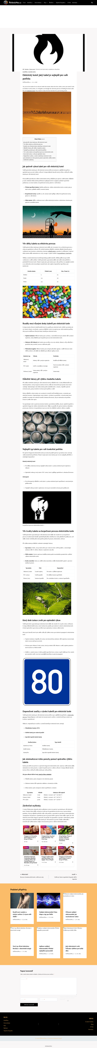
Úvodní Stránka (89, 1021)
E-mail (42, 999)
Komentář (24, 979)
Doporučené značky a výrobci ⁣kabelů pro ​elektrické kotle (37, 156)
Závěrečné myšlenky (28, 159)
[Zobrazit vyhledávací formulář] (92, 2)
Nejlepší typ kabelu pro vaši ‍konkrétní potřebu (34, 150)
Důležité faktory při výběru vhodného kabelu (34, 148)
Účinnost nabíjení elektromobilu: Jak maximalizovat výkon (72, 914)
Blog (92, 1024)
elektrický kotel (31, 90)
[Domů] (23, 69)
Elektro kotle (32, 72)
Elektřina (25, 72)
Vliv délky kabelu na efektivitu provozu (33, 144)
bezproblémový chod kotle (64, 253)
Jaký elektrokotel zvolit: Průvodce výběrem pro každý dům (74, 948)
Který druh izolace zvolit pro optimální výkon (34, 154)
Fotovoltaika (7, 1023)
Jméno (23, 999)
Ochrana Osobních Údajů (55, 1038)
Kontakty (74, 2)
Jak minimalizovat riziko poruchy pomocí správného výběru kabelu (39, 158)
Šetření (6, 1028)
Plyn (5, 1025)
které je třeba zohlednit (45, 774)
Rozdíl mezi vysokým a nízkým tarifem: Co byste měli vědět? (22, 914)
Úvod (24, 2)
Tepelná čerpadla (8, 1030)
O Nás (69, 2)
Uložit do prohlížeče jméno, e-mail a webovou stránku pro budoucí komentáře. (68, 998)
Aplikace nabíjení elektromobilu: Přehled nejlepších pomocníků (46, 948)
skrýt (43, 139)
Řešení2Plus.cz (27, 82)
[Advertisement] (48, 16)
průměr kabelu (52, 251)
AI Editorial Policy (48, 1046)
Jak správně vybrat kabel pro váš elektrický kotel (35, 142)
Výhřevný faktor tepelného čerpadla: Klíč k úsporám (65, 877)
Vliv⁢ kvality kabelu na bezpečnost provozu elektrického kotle (38, 152)
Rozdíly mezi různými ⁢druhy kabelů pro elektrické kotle (37, 146)
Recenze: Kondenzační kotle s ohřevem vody (32, 876)
